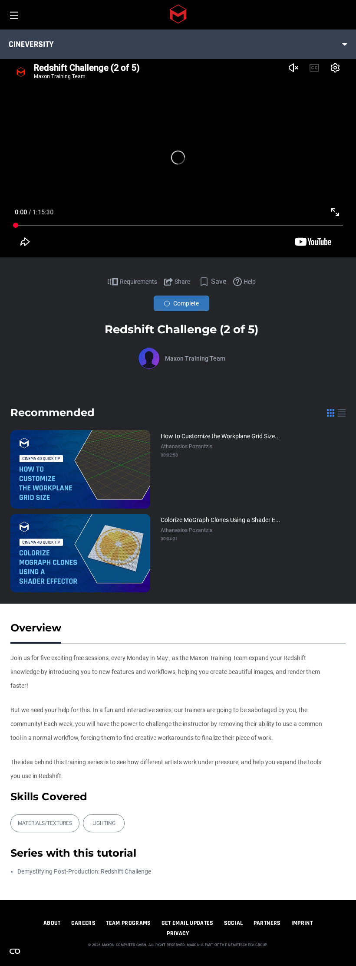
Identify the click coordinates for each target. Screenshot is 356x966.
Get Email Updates (188, 923)
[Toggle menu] (344, 44)
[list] (342, 413)
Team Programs (128, 923)
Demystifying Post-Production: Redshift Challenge (84, 871)
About (52, 923)
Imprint (302, 923)
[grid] (330, 413)
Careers (83, 923)
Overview (35, 627)
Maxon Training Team (195, 358)
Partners (267, 923)
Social (233, 923)
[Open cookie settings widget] (14, 951)
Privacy (178, 933)
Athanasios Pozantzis (186, 447)
